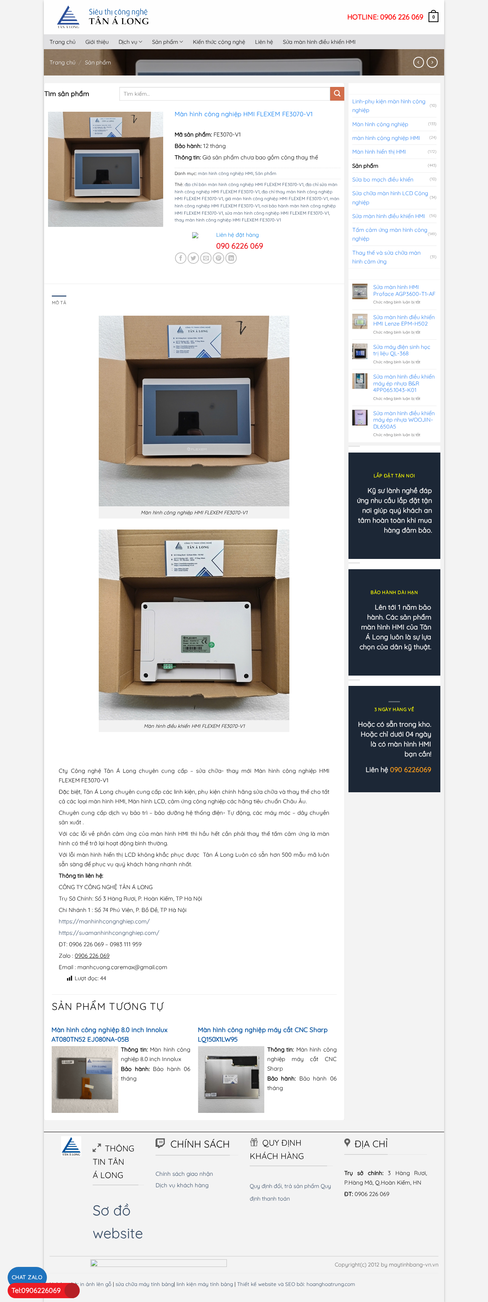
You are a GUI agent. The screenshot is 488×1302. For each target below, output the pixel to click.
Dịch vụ (128, 41)
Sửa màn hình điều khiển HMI (319, 41)
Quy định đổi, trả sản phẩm (284, 1186)
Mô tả (59, 302)
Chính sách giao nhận (184, 1173)
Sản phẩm (165, 41)
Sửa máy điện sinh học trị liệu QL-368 (401, 350)
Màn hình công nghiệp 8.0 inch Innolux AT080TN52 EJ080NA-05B (109, 1034)
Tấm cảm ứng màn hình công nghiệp (389, 234)
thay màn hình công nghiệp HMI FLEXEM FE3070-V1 (228, 220)
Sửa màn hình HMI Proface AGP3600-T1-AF (404, 290)
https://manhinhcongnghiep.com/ (104, 921)
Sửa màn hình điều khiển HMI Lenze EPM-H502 (404, 320)
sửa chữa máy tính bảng (145, 1284)
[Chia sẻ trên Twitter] (193, 258)
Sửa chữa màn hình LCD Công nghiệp (390, 197)
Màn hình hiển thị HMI (379, 151)
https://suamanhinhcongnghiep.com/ (109, 932)
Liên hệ (264, 41)
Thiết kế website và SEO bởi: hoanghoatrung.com (296, 1284)
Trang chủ (62, 41)
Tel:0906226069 (36, 1290)
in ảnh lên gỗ (95, 1284)
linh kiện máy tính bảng (205, 1284)
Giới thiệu (97, 41)
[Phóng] (57, 218)
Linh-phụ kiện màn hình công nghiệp (388, 106)
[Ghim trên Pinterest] (218, 258)
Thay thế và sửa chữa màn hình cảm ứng (386, 257)
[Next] (336, 1070)
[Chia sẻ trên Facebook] (180, 258)
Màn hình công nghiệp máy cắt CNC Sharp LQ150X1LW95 (262, 1034)
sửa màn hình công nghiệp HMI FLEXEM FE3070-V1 (277, 213)
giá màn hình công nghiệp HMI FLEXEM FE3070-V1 (276, 198)
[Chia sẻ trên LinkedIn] (231, 258)
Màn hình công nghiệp (380, 124)
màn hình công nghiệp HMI (225, 173)
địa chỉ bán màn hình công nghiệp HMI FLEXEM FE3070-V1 (244, 184)
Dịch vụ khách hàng (182, 1185)
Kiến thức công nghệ (219, 41)
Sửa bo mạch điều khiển (382, 179)
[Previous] (52, 1070)
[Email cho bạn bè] (206, 258)
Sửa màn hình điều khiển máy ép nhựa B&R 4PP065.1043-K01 (404, 383)
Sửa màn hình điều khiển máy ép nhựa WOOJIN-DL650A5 (404, 420)
